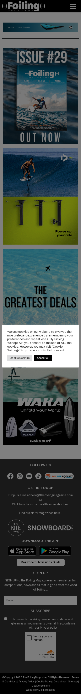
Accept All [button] (43, 358)
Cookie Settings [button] (20, 358)
